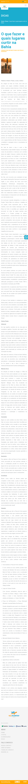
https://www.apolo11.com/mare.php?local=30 (13, 101)
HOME (3, 732)
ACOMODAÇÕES (5, 737)
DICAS (3, 739)
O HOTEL (3, 734)
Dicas (6, 21)
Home (2, 21)
